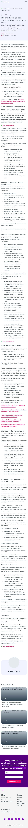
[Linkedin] (15, 819)
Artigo (6, 14)
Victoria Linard (9, 34)
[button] (26, 2)
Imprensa (3, 799)
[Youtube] (19, 819)
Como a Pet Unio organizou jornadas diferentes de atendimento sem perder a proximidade (12, 704)
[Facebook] (9, 819)
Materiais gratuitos (6, 797)
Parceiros (19, 801)
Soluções (19, 797)
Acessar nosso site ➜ (6, 801)
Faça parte (19, 805)
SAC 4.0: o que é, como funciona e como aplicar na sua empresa (12, 726)
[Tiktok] (22, 819)
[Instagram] (12, 819)
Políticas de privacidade (8, 812)
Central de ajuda (21, 803)
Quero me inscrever (14, 781)
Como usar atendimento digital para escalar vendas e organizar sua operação (13, 747)
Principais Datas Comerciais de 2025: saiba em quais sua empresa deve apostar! (13, 101)
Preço (18, 799)
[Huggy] (5, 819)
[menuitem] (7, 797)
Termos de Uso (5, 809)
